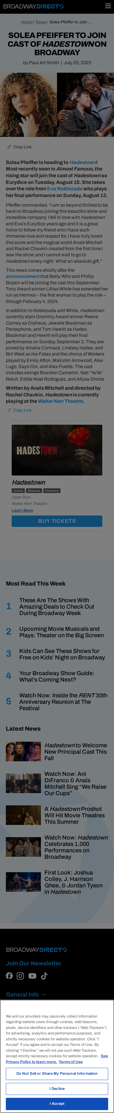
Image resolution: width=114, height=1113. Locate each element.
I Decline (57, 1089)
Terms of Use (71, 1062)
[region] (57, 1056)
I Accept (57, 1104)
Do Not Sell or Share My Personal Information (57, 1074)
